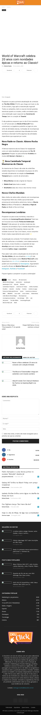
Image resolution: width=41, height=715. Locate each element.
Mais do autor (29, 357)
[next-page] (21, 390)
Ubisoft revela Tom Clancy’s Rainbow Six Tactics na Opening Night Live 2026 (25, 383)
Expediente (17, 707)
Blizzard (22, 284)
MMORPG (10, 293)
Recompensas (22, 295)
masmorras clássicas (31, 291)
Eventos (24, 289)
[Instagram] (20, 700)
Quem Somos (25, 707)
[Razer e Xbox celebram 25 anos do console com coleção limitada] (6, 364)
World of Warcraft (7, 302)
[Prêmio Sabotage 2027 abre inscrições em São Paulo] (6, 542)
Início (3, 7)
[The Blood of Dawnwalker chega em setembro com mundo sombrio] (6, 374)
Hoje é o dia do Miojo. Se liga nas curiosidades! (20, 513)
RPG (27, 298)
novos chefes (25, 293)
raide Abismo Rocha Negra (10, 295)
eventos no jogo (33, 289)
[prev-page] (18, 390)
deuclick (11, 289)
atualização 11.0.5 (7, 284)
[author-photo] (20, 345)
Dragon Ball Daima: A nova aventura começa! (31, 326)
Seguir (37, 455)
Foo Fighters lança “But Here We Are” (16, 504)
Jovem (21, 291)
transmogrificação (25, 300)
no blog (28, 256)
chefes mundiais (33, 286)
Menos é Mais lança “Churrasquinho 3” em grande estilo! (11, 327)
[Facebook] (15, 700)
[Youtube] (26, 700)
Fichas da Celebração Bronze (10, 291)
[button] (3, 2)
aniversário (19, 282)
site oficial (15, 261)
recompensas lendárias (9, 298)
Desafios (5, 289)
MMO (4, 293)
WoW (15, 302)
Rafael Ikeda (8, 66)
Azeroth (16, 284)
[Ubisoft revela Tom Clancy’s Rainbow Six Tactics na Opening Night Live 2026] (6, 383)
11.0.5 (9, 280)
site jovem (5, 300)
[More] (36, 70)
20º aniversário (23, 280)
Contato (33, 707)
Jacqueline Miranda (7, 476)
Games (9, 7)
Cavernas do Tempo (21, 286)
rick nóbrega (20, 298)
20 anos (15, 280)
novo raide (17, 293)
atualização (27, 282)
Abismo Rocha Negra (8, 282)
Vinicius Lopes (6, 515)
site (31, 298)
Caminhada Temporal (8, 286)
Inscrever (36, 460)
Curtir (37, 450)
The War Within (14, 300)
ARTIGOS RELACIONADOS (12, 357)
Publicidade (9, 707)
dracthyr (18, 289)
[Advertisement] (20, 32)
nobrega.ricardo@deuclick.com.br (23, 688)
